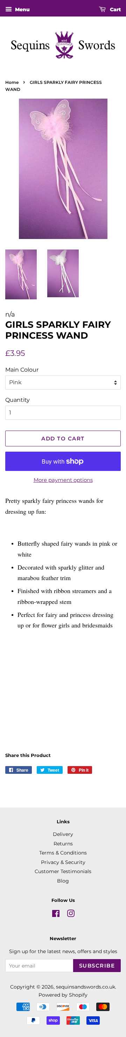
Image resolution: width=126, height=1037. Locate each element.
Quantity (17, 400)
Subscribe (97, 965)
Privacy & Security (63, 862)
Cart (114, 9)
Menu (22, 9)
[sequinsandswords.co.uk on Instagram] (71, 915)
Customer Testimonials (63, 871)
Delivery (63, 834)
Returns (63, 843)
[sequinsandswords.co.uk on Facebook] (56, 915)
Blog (63, 881)
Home (12, 82)
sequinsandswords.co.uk (85, 987)
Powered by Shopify (63, 995)
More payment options (63, 480)
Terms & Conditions (63, 853)
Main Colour (21, 369)
